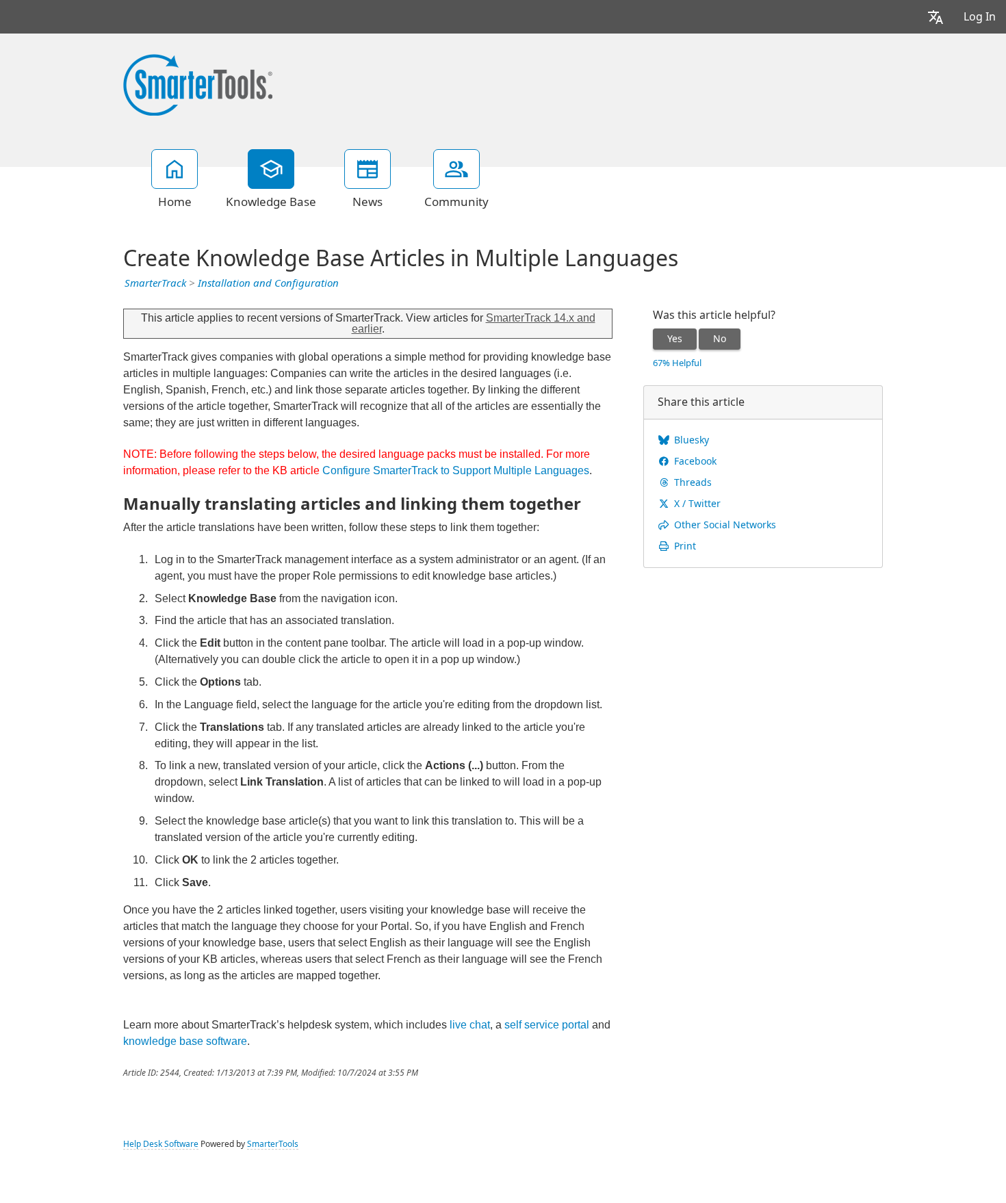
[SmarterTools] (197, 83)
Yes (674, 338)
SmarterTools (272, 1144)
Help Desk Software (160, 1144)
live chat (470, 1025)
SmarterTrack (155, 283)
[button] (935, 17)
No (719, 338)
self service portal (546, 1025)
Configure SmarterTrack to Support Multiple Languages (455, 470)
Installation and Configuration (268, 283)
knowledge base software (185, 1041)
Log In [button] (980, 16)
